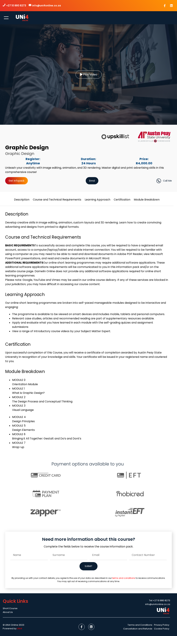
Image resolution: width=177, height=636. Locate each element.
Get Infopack (16, 180)
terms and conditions (123, 578)
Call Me (167, 180)
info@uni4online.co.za (46, 5)
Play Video (89, 74)
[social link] (164, 6)
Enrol (92, 180)
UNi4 (19, 628)
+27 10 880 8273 (16, 5)
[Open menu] (6, 17)
